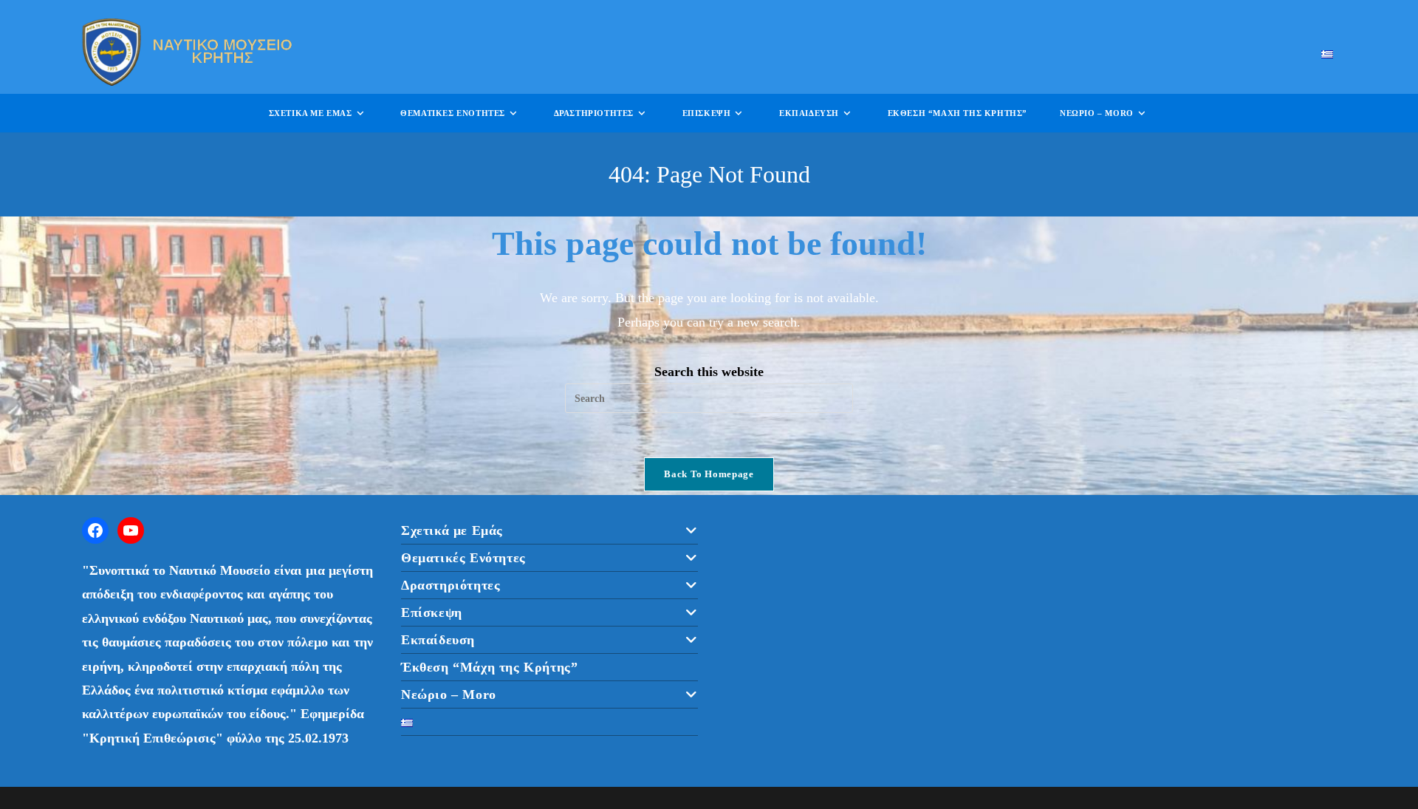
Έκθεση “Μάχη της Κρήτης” (489, 667)
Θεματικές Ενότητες (463, 557)
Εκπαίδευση (438, 639)
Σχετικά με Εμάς (452, 530)
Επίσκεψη (431, 612)
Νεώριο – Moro (448, 694)
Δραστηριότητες (450, 585)
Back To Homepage (708, 473)
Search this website (709, 371)
